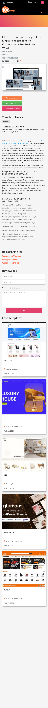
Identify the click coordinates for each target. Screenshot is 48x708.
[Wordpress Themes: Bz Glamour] (24, 511)
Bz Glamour (9, 532)
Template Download (12, 108)
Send (23, 310)
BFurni (6, 418)
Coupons (9, 3)
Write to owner (12, 98)
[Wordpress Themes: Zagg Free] (24, 339)
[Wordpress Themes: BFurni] (24, 397)
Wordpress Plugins (11, 263)
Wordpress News (10, 259)
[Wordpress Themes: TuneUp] (24, 569)
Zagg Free (8, 360)
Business (6, 121)
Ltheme (6, 61)
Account (33, 2)
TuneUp (7, 590)
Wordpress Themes (11, 256)
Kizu (5, 475)
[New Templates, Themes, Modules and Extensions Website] (8, 9)
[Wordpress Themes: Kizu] (24, 454)
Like (20, 61)
